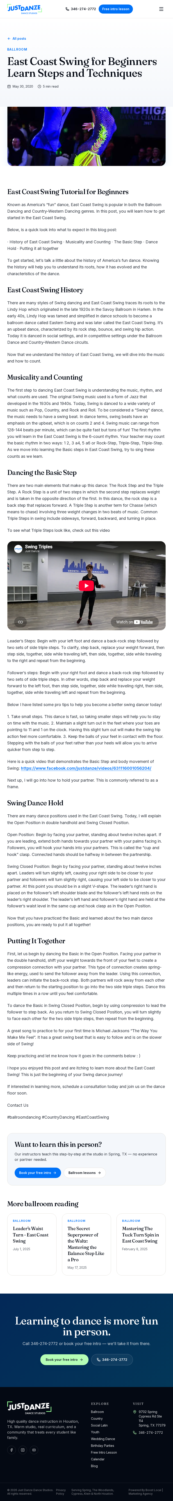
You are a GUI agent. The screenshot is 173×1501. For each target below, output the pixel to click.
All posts (19, 38)
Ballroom (97, 1412)
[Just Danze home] (24, 9)
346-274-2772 (151, 1432)
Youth (95, 1432)
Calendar (98, 1459)
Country (97, 1418)
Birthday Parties (102, 1446)
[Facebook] (11, 1450)
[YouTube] (34, 1450)
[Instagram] (22, 1450)
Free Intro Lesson (104, 1452)
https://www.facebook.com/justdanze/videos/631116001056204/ (86, 768)
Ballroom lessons (82, 1173)
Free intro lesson (115, 9)
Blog (94, 1466)
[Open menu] (161, 9)
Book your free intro (35, 1173)
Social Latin (99, 1425)
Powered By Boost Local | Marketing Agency (146, 1491)
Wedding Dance (103, 1439)
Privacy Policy (61, 1491)
